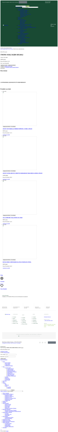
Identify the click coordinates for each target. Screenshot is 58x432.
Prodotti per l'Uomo (21, 35)
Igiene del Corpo (23, 20)
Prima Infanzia (20, 32)
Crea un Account (6, 352)
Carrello (6, 376)
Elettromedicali (22, 41)
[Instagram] (43, 343)
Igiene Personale (21, 19)
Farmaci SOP (20, 17)
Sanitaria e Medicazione (24, 42)
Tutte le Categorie (21, 9)
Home (4, 361)
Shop (1, 275)
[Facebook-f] (40, 343)
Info (5, 383)
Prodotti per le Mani (23, 15)
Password (2, 356)
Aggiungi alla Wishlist (11, 65)
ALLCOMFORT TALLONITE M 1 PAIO (12, 217)
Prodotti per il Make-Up (24, 12)
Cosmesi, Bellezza (10, 368)
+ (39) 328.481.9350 (48, 320)
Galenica (19, 18)
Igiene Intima (22, 22)
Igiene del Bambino (23, 34)
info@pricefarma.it (47, 316)
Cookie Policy (7, 364)
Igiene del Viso (22, 21)
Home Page (2, 49)
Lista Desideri (3, 289)
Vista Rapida (13, 126)
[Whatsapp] (45, 343)
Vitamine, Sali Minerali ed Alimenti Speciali (28, 27)
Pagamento (7, 377)
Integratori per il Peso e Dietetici (26, 26)
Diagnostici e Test (23, 30)
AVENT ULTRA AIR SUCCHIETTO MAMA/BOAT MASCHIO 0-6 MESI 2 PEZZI (22, 173)
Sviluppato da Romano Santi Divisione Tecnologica (11, 343)
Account (2, 281)
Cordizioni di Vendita (9, 365)
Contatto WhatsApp (5, 295)
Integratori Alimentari (21, 25)
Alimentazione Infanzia (24, 33)
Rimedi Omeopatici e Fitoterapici (24, 37)
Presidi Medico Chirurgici (22, 28)
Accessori (22, 29)
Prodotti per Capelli (23, 11)
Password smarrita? (3, 359)
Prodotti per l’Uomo (10, 373)
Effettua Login (3, 358)
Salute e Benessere (21, 38)
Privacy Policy (7, 363)
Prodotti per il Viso (23, 13)
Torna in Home (7, 362)
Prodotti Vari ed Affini (22, 36)
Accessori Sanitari (23, 39)
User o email (3, 354)
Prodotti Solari (22, 16)
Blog (3, 381)
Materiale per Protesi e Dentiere (25, 24)
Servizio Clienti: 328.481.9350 (48, 2)
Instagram (9, 388)
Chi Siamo (5, 380)
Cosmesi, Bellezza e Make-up (23, 10)
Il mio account (7, 378)
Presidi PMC (22, 31)
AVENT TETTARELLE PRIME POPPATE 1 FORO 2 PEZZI (17, 128)
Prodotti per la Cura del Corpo (25, 14)
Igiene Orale (22, 23)
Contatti (4, 382)
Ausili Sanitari (22, 40)
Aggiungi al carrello (4, 65)
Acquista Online (8, 367)
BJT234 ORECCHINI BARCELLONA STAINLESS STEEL (17, 262)
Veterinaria (20, 43)
